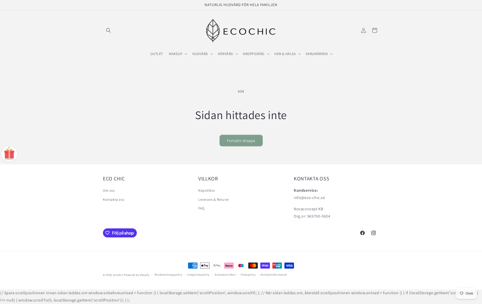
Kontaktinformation (274, 275)
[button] (108, 30)
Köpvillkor (206, 190)
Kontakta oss (113, 199)
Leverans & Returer (213, 199)
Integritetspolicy (198, 275)
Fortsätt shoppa (241, 140)
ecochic (118, 275)
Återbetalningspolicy (169, 275)
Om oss (109, 190)
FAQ (201, 208)
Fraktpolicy (248, 275)
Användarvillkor (225, 275)
